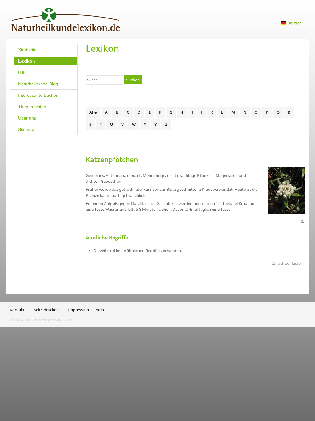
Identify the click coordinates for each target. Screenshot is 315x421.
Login (99, 310)
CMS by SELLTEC (21, 319)
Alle (93, 112)
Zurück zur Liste (286, 263)
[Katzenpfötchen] (302, 221)
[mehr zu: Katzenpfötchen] (286, 190)
